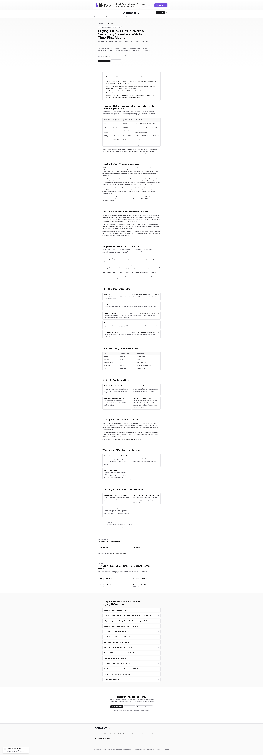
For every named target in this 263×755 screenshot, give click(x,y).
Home (95, 16)
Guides (138, 16)
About (167, 12)
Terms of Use (96, 743)
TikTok (107, 16)
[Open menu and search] (95, 12)
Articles (138, 733)
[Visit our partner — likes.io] (131, 5)
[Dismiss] (27, 746)
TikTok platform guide (116, 706)
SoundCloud (126, 16)
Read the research (103, 60)
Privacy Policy (103, 743)
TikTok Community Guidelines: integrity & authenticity (119, 527)
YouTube (112, 16)
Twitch (132, 16)
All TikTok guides (116, 60)
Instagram (101, 16)
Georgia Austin (121, 55)
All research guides (129, 706)
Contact (127, 743)
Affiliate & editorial (107, 56)
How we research (141, 55)
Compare (144, 733)
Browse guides (160, 12)
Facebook (119, 16)
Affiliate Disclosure (111, 743)
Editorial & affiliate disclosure (144, 706)
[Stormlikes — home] (131, 13)
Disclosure (154, 733)
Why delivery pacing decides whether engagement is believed (127, 439)
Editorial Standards (120, 743)
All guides (132, 743)
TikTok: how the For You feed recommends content (118, 529)
